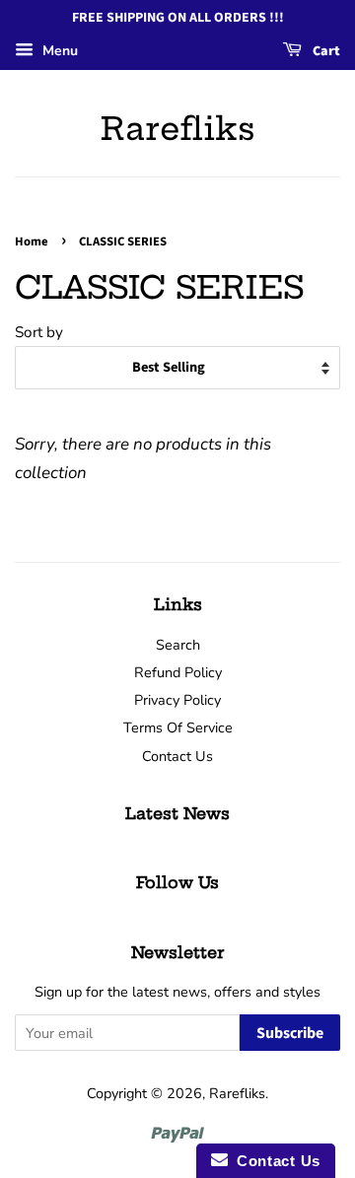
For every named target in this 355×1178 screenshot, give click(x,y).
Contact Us (177, 756)
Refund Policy (178, 672)
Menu (58, 50)
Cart (325, 51)
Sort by (39, 332)
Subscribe (289, 1033)
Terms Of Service (178, 727)
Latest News (177, 813)
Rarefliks (178, 128)
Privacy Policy (177, 700)
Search (178, 645)
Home (31, 241)
